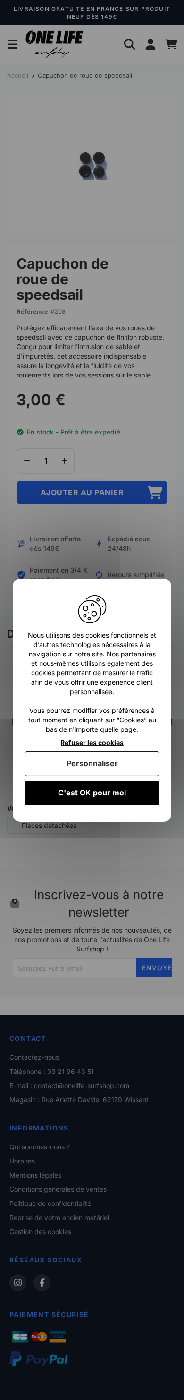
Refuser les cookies (92, 742)
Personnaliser (92, 763)
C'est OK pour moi (92, 792)
